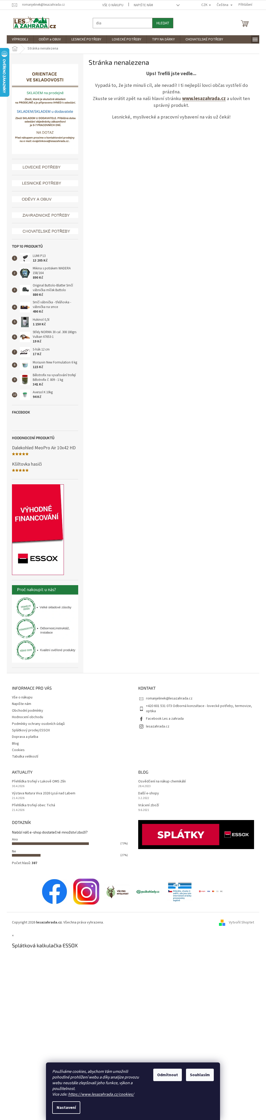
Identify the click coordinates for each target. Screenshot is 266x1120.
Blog (13, 743)
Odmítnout (165, 1075)
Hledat (161, 23)
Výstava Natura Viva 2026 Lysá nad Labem (42, 793)
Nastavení (64, 1107)
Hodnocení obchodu (25, 717)
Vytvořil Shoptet (239, 922)
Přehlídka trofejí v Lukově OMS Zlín (37, 781)
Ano (13, 839)
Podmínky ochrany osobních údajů (36, 723)
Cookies (16, 750)
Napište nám (141, 5)
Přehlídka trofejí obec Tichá (31, 805)
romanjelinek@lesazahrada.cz (167, 698)
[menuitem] (18, 39)
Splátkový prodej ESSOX (29, 730)
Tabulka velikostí (23, 756)
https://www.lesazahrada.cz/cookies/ (99, 1094)
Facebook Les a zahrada (163, 718)
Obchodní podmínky (25, 710)
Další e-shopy (146, 793)
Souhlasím (198, 1075)
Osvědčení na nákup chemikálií (160, 781)
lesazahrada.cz (156, 726)
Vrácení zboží (146, 805)
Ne (12, 851)
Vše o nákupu (111, 5)
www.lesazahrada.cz (202, 98)
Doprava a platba (23, 736)
